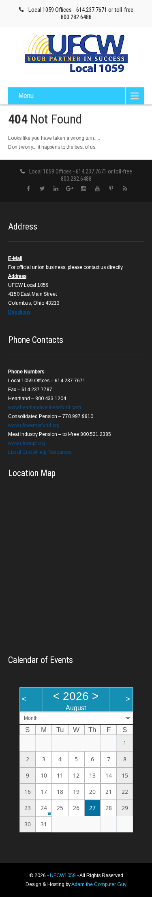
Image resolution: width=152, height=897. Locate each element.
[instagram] (84, 189)
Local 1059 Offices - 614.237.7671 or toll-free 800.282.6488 (80, 13)
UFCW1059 (63, 875)
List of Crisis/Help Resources (39, 452)
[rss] (125, 189)
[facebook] (29, 189)
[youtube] (97, 189)
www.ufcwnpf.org (26, 443)
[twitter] (42, 189)
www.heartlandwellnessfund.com (44, 407)
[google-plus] (70, 189)
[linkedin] (56, 189)
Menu (26, 95)
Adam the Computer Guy (98, 884)
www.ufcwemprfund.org (34, 425)
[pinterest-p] (111, 189)
